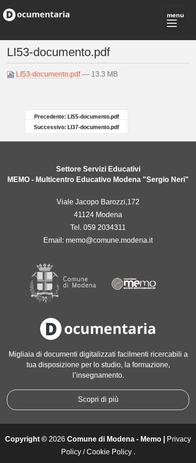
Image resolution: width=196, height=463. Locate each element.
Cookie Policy (109, 452)
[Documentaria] (36, 13)
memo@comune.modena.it (109, 240)
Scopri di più (98, 399)
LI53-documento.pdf (48, 74)
